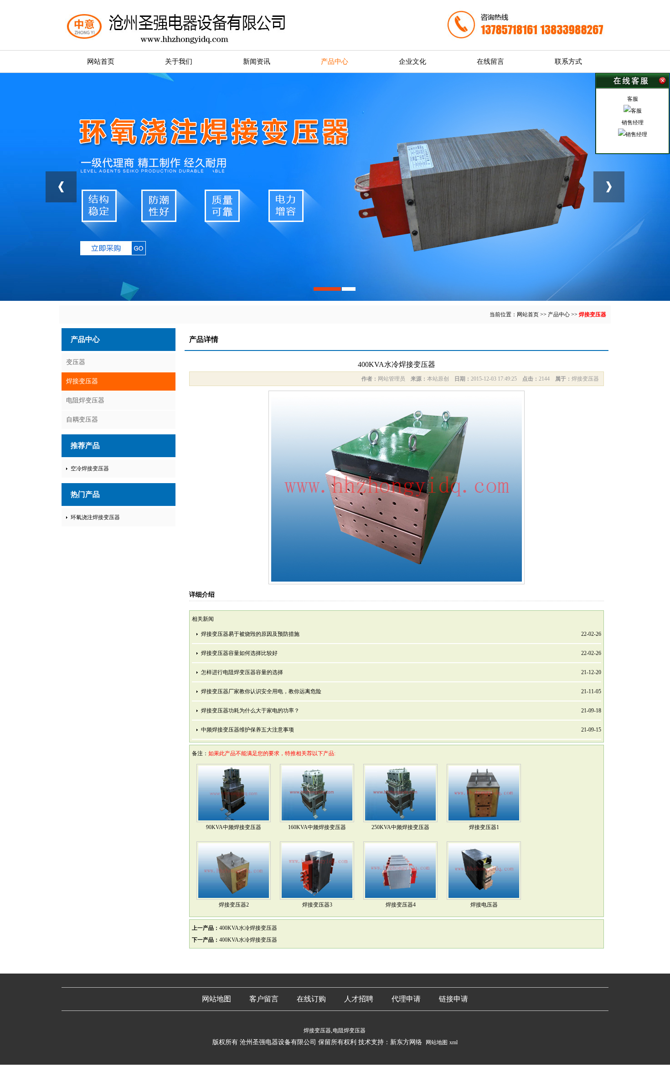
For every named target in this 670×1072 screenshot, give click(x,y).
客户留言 (263, 999)
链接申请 (453, 999)
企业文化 (412, 61)
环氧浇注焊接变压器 (95, 517)
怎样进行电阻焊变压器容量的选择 (242, 672)
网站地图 (216, 999)
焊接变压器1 (484, 827)
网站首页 (100, 61)
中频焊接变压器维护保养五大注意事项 (247, 730)
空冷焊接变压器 (90, 468)
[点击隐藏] (632, 80)
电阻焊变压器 (85, 400)
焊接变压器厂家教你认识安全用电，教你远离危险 (261, 691)
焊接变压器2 (234, 905)
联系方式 (568, 61)
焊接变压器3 (317, 905)
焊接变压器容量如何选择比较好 (239, 653)
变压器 (75, 362)
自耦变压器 (82, 419)
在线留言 (490, 61)
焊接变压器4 (401, 905)
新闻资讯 (256, 61)
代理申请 (406, 999)
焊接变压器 (592, 314)
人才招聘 (358, 999)
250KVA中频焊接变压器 (400, 827)
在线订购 (311, 999)
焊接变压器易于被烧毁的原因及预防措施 (250, 634)
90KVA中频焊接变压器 (233, 827)
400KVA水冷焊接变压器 (248, 928)
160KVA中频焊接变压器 (317, 827)
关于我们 (178, 61)
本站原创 (438, 379)
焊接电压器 (484, 905)
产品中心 (334, 61)
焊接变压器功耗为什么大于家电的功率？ (250, 710)
